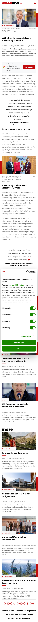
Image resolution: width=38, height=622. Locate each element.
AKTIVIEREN (29, 67)
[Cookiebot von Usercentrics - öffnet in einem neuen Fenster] (27, 271)
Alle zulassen (19, 343)
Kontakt (11, 618)
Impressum (31, 611)
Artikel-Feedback (23, 618)
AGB (6, 614)
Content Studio (8, 611)
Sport (5, 400)
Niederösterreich (9, 26)
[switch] (33, 314)
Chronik (6, 354)
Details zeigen (26, 336)
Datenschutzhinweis (17, 614)
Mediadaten (21, 611)
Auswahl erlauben (19, 349)
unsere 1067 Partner (16, 285)
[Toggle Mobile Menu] (34, 2)
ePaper (31, 614)
